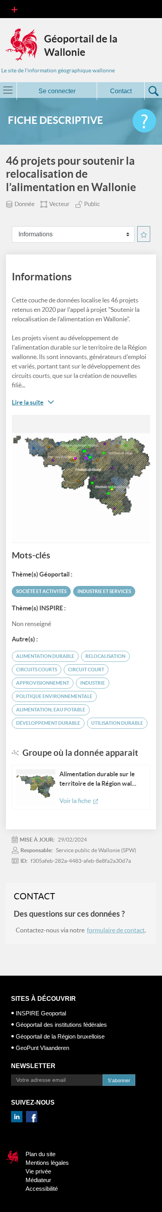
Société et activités (41, 591)
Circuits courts (36, 669)
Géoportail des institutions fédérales (61, 1024)
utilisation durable (117, 723)
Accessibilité (42, 1188)
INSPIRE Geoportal (41, 1013)
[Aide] (144, 121)
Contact (121, 91)
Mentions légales (47, 1162)
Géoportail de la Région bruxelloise (60, 1036)
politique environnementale (54, 696)
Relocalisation (105, 656)
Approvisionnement (42, 682)
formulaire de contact (116, 930)
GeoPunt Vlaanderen (42, 1047)
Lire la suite (28, 402)
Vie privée (38, 1171)
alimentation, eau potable (50, 709)
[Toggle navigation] (14, 9)
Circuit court (86, 669)
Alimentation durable (45, 656)
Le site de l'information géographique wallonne (58, 70)
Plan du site (40, 1154)
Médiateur (38, 1180)
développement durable (48, 723)
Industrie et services (104, 591)
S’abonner (119, 1080)
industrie (92, 682)
